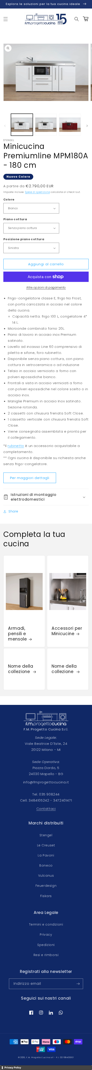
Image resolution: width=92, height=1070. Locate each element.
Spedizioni (46, 945)
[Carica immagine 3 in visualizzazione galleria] (70, 125)
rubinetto (16, 445)
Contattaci (46, 808)
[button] (5, 19)
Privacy (46, 934)
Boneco (46, 865)
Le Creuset (46, 845)
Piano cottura (15, 219)
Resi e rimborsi (46, 955)
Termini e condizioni (46, 924)
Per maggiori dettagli (29, 477)
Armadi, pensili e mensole (17, 634)
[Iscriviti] (78, 983)
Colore (8, 199)
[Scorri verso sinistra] (5, 126)
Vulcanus (46, 875)
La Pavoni (46, 855)
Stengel (46, 835)
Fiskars (46, 896)
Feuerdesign (46, 885)
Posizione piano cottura (23, 239)
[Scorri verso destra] (87, 126)
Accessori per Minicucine (67, 631)
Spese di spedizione (37, 192)
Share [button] (13, 511)
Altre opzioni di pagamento (46, 287)
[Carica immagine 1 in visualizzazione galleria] (22, 125)
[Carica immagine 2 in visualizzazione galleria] (46, 125)
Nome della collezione (20, 669)
